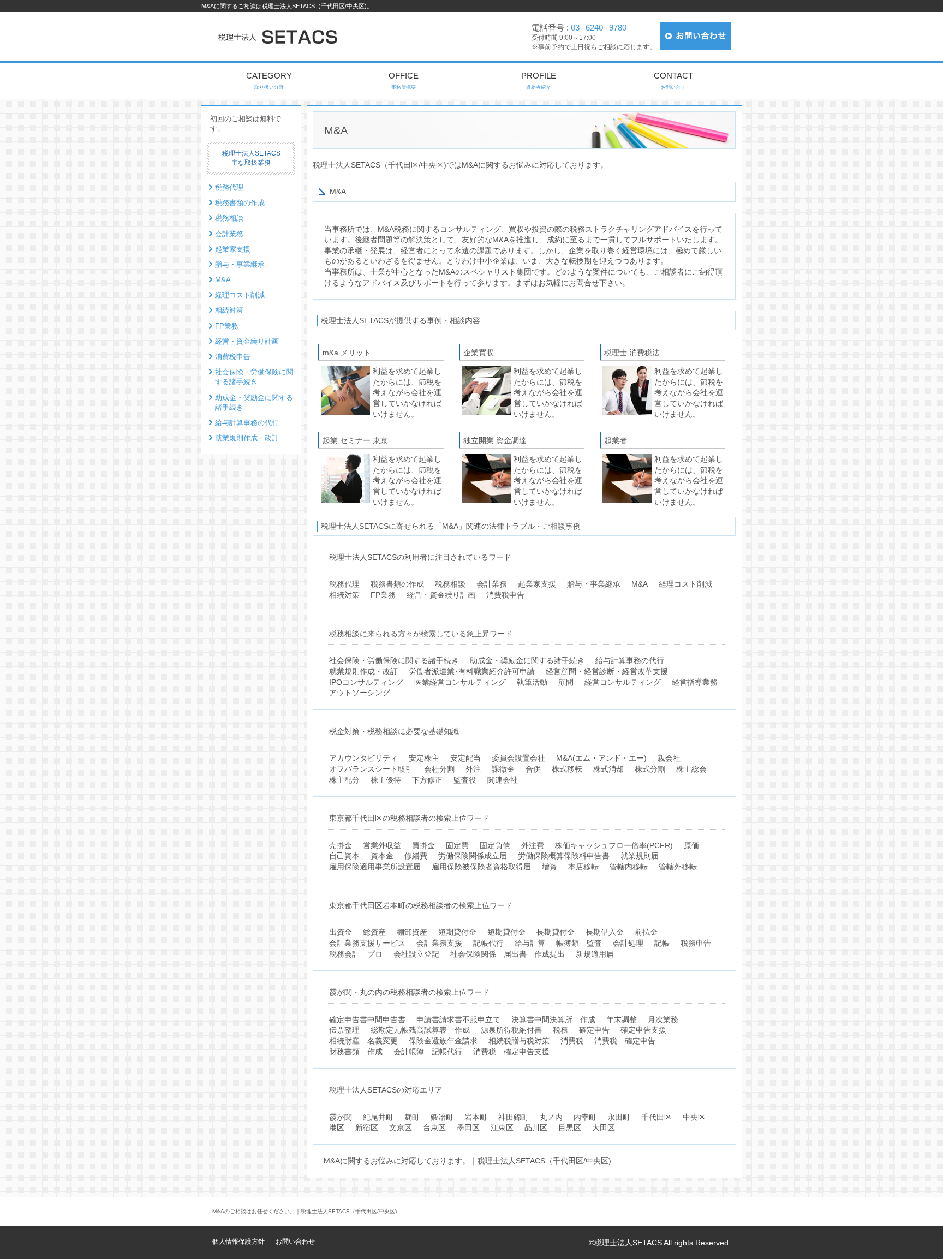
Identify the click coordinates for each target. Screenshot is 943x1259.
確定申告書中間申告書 (367, 1019)
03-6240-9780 (598, 27)
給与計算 (530, 943)
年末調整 (621, 1019)
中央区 (694, 1117)
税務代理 (344, 584)
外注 (473, 769)
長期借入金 (605, 932)
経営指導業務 (695, 682)
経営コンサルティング (622, 682)
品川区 (535, 1127)
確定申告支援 (643, 1029)
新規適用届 (595, 954)
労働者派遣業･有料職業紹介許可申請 (472, 671)
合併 (533, 769)
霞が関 (340, 1117)
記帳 (662, 943)
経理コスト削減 (685, 584)
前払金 (646, 932)
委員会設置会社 (518, 758)
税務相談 (450, 584)
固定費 (457, 845)
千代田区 (656, 1117)
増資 (549, 866)
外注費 (532, 845)
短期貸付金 (457, 932)
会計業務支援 (439, 943)
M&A (639, 584)
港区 (336, 1127)
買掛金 (423, 845)
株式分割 (650, 769)
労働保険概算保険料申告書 (564, 855)
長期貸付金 (555, 932)
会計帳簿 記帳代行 (427, 1051)
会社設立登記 (416, 954)
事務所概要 (404, 80)
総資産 (374, 932)
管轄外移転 (678, 866)
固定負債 (495, 845)
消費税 (571, 1040)
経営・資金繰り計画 (441, 594)
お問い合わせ (295, 1241)
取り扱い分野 (269, 80)
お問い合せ (673, 80)
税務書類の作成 (397, 584)
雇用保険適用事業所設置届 (375, 866)
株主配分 (344, 779)
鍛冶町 (442, 1117)
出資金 (340, 932)
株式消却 (608, 769)
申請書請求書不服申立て (458, 1019)
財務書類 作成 (356, 1051)
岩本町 (475, 1117)
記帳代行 (488, 943)
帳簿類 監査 (579, 943)
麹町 (412, 1117)
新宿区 (366, 1127)
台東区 (434, 1127)
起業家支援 (537, 584)
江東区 (502, 1127)
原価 (691, 845)
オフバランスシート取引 (371, 769)
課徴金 (503, 769)
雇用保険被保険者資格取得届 (481, 866)
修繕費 (415, 855)
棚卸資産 (412, 932)
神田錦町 (513, 1117)
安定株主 (424, 758)
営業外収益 (382, 845)
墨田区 (468, 1127)
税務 (560, 1029)
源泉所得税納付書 (511, 1029)
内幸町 (585, 1117)
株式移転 (567, 769)
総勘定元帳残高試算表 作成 (420, 1029)
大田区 (603, 1127)
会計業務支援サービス (367, 943)
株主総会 (691, 769)
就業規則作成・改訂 (363, 671)
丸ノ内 (551, 1117)
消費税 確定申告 (624, 1040)
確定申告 (594, 1029)
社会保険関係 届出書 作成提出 (507, 954)
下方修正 (427, 779)
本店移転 (583, 866)
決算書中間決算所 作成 (553, 1019)
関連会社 (502, 779)
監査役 (464, 779)
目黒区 (569, 1127)
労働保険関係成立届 (472, 855)
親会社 (669, 758)
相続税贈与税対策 (519, 1040)
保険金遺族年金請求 (443, 1040)
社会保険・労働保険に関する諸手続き (394, 660)
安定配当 (465, 758)
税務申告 (696, 943)
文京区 (400, 1127)
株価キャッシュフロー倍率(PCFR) (614, 845)
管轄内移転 (629, 866)
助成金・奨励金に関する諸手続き (527, 660)
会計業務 (491, 584)
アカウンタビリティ (363, 758)
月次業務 (663, 1019)
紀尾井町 (378, 1117)
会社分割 (439, 769)
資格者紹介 (538, 80)
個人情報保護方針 (238, 1241)
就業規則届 (639, 855)
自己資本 (344, 855)
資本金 (382, 855)
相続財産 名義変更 (363, 1040)
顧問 (566, 682)
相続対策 (344, 594)
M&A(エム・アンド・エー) (601, 758)
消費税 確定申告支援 (511, 1051)
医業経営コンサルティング (460, 682)
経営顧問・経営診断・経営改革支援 (607, 671)
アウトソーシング (359, 692)
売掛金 (340, 845)
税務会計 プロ (356, 954)
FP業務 (383, 594)
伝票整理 (344, 1029)
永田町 (618, 1117)
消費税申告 (505, 594)
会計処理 (628, 943)
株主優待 (386, 779)
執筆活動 (532, 682)
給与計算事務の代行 (629, 660)
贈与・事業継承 (593, 584)
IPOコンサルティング (366, 682)
